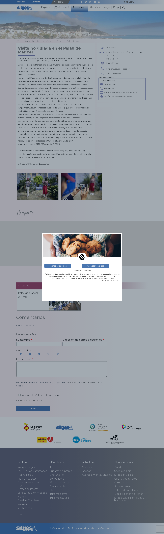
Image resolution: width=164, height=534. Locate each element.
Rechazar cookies (58, 266)
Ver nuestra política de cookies (102, 278)
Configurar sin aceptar (110, 281)
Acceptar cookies (95, 266)
